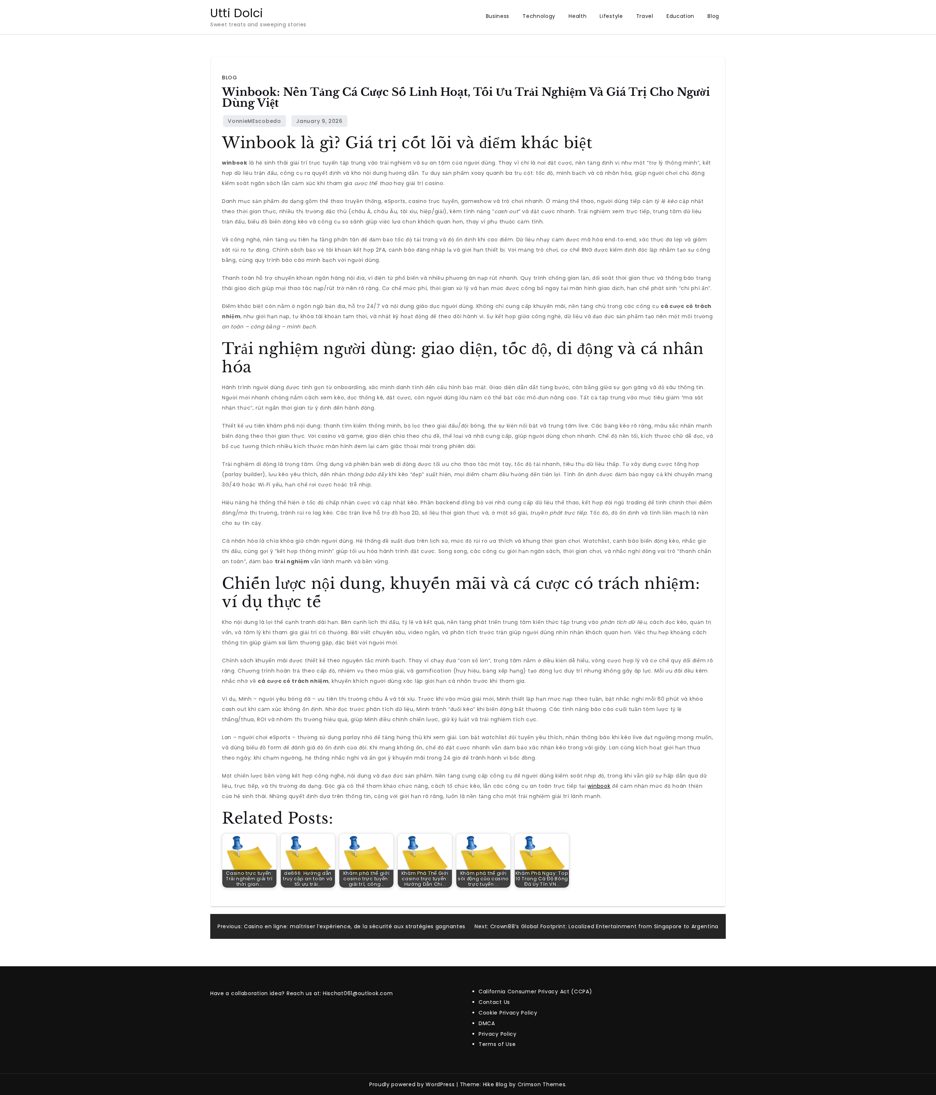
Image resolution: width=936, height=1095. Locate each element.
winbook (599, 786)
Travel (644, 16)
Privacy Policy (498, 1034)
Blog (713, 16)
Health (577, 16)
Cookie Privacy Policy (508, 1012)
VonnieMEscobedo (254, 121)
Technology (538, 16)
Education (680, 16)
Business (498, 16)
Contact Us (494, 1002)
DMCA (487, 1023)
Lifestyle (611, 16)
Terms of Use (497, 1044)
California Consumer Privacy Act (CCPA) (535, 991)
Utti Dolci (236, 13)
